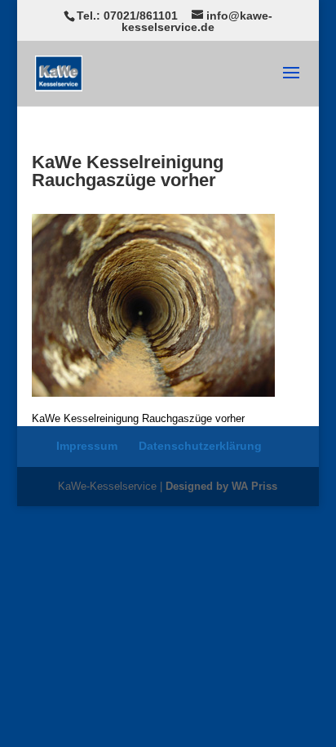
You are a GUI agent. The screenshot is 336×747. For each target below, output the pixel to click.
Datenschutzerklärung (200, 445)
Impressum (86, 445)
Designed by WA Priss (221, 486)
